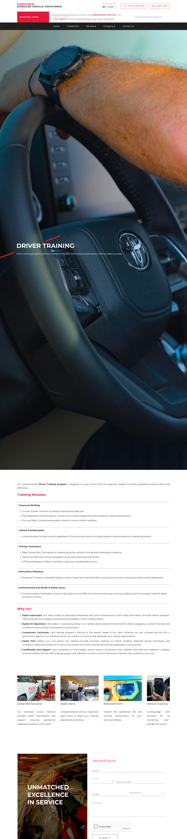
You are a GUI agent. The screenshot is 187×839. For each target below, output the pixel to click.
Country (95, 778)
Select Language (109, 4)
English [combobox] (110, 7)
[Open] (112, 781)
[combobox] (102, 781)
